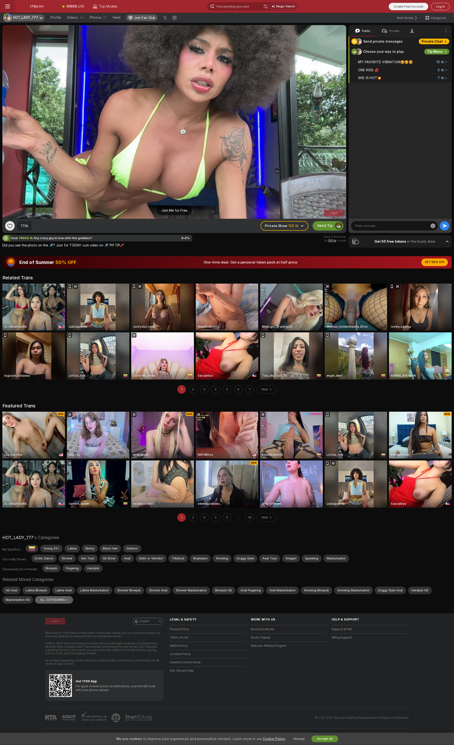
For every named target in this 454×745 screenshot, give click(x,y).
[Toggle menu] (7, 6)
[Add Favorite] (10, 226)
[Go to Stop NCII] (139, 718)
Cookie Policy (274, 739)
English (144, 621)
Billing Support (342, 637)
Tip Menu (435, 52)
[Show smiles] (433, 226)
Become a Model (262, 629)
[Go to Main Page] (36, 6)
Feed (116, 17)
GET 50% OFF (435, 262)
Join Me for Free (174, 210)
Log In (440, 6)
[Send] (444, 226)
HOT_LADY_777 (17, 537)
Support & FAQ (342, 629)
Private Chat (432, 41)
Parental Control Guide (185, 662)
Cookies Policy (180, 654)
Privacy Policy (179, 629)
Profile (55, 17)
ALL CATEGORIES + (54, 600)
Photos (98, 17)
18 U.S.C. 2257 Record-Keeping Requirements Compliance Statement (361, 717)
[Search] (265, 6)
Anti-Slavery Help (182, 670)
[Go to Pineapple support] (116, 717)
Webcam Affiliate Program (268, 645)
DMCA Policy (179, 645)
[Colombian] (32, 548)
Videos (75, 17)
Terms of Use (179, 637)
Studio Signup (260, 637)
